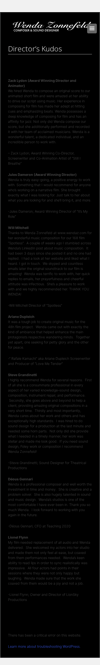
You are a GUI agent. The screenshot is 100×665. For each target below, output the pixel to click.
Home (37, 58)
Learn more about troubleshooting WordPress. (44, 646)
